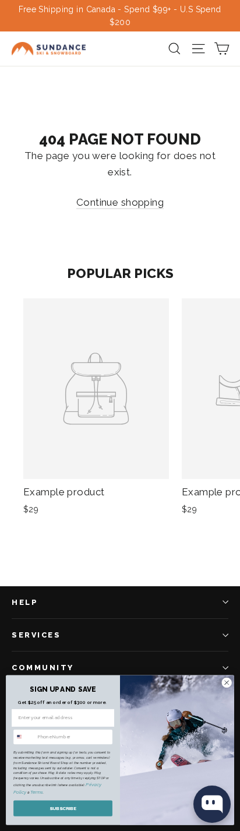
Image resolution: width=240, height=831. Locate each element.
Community (43, 667)
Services (36, 635)
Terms (36, 792)
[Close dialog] (226, 683)
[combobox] (24, 737)
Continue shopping (120, 202)
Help (25, 602)
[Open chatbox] (212, 804)
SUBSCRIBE (63, 808)
